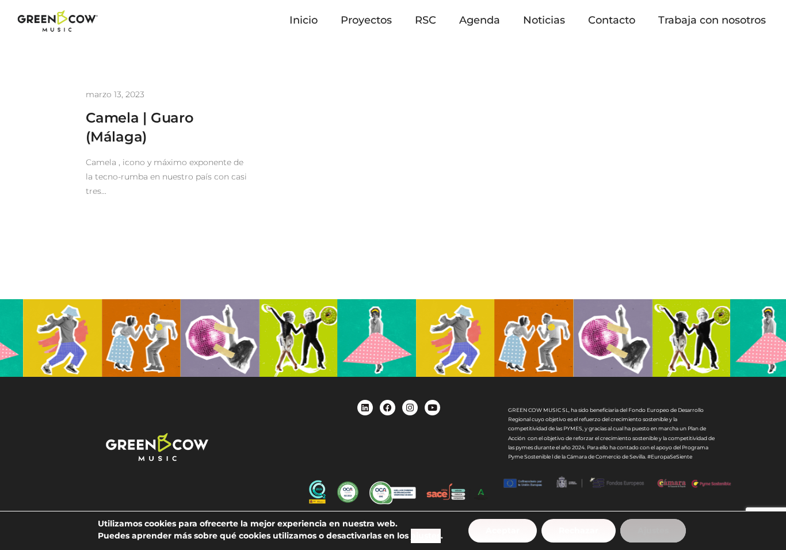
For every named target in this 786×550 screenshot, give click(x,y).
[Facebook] (387, 407)
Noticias (544, 20)
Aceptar (503, 530)
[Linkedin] (365, 407)
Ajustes (653, 530)
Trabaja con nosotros (712, 20)
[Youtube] (432, 407)
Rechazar (578, 530)
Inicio (303, 20)
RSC (425, 20)
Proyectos (366, 20)
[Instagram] (410, 407)
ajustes (426, 535)
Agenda (479, 20)
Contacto (611, 20)
